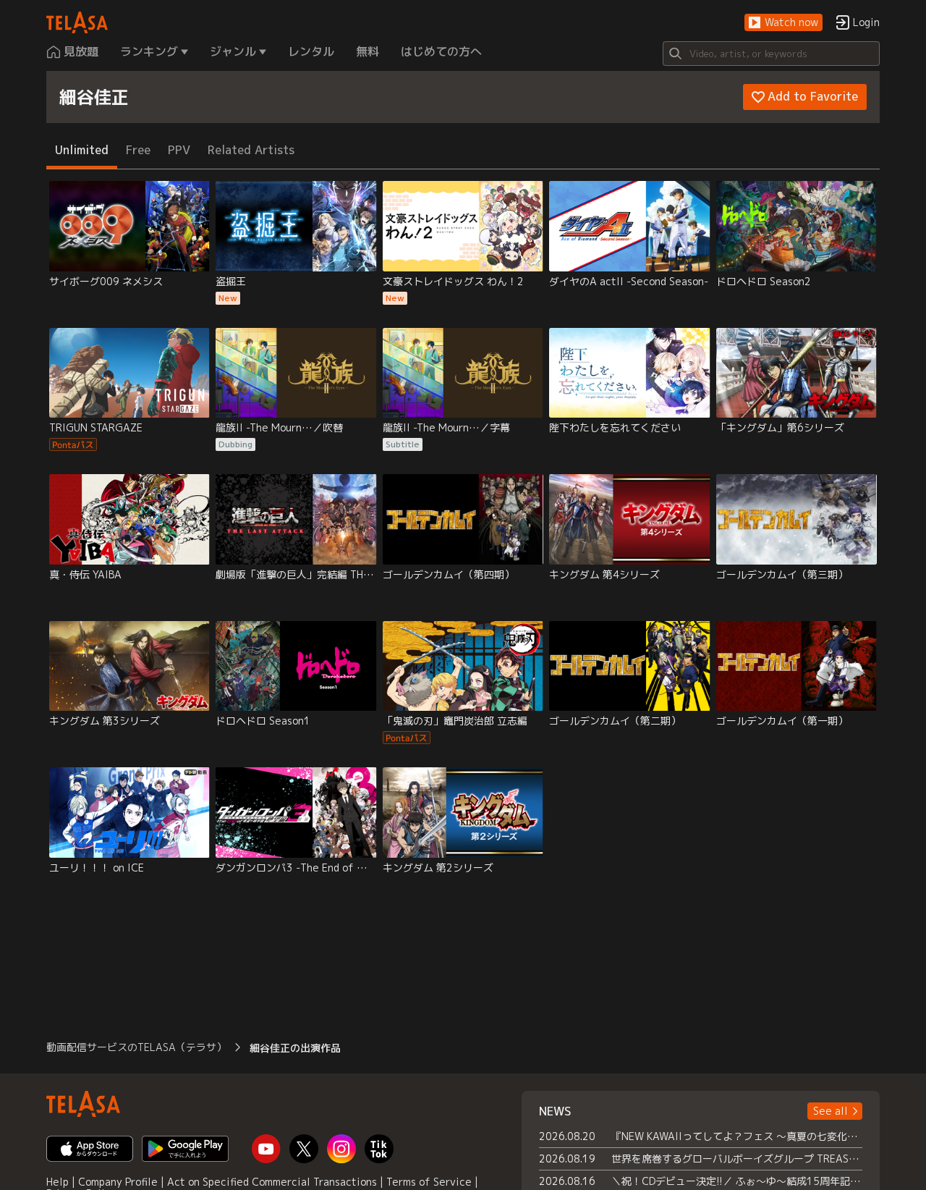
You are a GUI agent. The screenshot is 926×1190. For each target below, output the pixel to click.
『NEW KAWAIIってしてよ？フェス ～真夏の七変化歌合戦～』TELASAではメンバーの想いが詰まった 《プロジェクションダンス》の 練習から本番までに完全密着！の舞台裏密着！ (736, 1136)
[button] (783, 23)
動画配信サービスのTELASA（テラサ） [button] (136, 1047)
